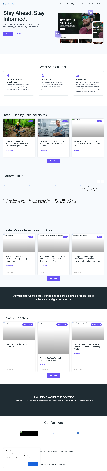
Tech (83, 4)
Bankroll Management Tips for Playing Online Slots (39, 201)
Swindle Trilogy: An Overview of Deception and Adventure (91, 190)
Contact (99, 4)
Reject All (22, 464)
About (91, 4)
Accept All (33, 464)
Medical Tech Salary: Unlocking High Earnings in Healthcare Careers (53, 143)
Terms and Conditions (50, 451)
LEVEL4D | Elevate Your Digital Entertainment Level (65, 201)
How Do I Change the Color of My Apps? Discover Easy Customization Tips (52, 259)
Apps (61, 4)
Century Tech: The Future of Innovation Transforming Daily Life (87, 143)
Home (54, 4)
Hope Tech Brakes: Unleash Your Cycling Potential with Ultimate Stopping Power (17, 143)
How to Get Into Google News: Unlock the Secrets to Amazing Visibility (87, 346)
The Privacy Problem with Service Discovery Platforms (14, 201)
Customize (11, 464)
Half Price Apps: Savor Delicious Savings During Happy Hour (16, 259)
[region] (21, 458)
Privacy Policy (63, 451)
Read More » (9, 150)
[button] (102, 181)
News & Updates (72, 4)
